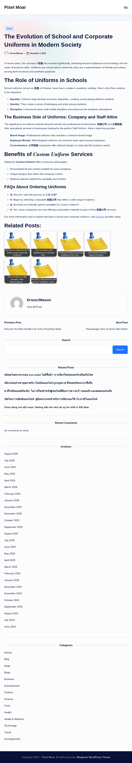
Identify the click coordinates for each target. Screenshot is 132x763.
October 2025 (11, 520)
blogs (7, 665)
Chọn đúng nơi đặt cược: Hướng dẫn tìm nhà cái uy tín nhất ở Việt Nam (46, 407)
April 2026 (9, 480)
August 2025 (11, 533)
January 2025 (11, 580)
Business (9, 679)
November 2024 (13, 593)
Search (66, 340)
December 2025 (13, 507)
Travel (7, 732)
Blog (9, 28)
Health (7, 712)
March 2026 (10, 487)
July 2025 (9, 540)
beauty (8, 652)
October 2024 (11, 600)
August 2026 (11, 453)
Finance (8, 699)
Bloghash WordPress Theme (93, 757)
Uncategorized (12, 738)
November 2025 (13, 513)
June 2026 (10, 467)
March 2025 (10, 566)
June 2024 (10, 626)
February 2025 (12, 573)
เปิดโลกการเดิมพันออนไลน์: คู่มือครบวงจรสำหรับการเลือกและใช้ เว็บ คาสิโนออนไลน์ (50, 399)
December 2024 (13, 586)
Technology (10, 725)
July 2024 (9, 620)
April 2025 (9, 560)
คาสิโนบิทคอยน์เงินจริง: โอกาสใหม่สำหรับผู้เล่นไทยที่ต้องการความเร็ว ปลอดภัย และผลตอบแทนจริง (58, 391)
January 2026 (11, 500)
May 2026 (9, 473)
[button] (34, 307)
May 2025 (9, 553)
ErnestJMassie (39, 300)
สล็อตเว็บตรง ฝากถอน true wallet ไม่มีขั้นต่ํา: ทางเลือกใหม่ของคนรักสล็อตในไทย (48, 374)
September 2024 (13, 606)
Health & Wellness (14, 719)
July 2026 (9, 460)
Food (7, 705)
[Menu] (126, 7)
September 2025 (13, 527)
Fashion (8, 692)
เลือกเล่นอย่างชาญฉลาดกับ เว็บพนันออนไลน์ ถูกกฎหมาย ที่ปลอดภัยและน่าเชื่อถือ (48, 383)
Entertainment (12, 685)
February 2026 (12, 493)
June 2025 (10, 546)
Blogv (7, 672)
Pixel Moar (15, 7)
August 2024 (11, 613)
